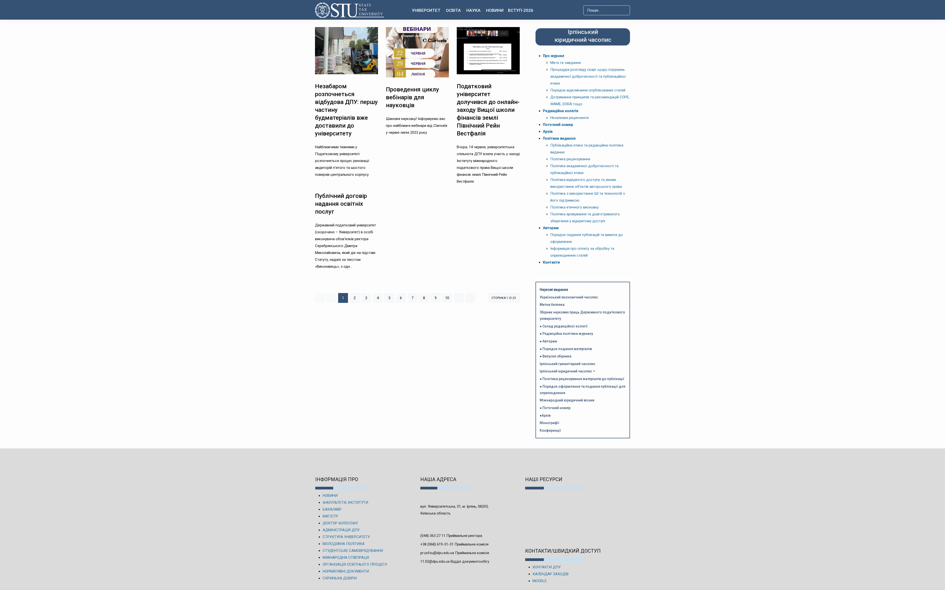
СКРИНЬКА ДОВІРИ (340, 578)
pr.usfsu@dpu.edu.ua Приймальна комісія (454, 553)
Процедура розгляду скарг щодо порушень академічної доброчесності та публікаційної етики (588, 76)
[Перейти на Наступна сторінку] (459, 298)
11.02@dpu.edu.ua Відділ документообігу (454, 561)
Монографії (549, 423)
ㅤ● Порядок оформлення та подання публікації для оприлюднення (582, 389)
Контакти (551, 262)
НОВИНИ (330, 495)
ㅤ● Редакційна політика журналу (566, 334)
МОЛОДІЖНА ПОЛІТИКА (343, 544)
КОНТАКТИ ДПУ (547, 567)
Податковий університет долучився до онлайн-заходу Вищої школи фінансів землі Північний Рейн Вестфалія (488, 110)
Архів (547, 131)
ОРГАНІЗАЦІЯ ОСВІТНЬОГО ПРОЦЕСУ (355, 564)
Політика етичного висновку (574, 207)
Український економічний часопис (569, 297)
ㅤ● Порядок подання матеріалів (566, 349)
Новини (495, 10)
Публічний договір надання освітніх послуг (341, 203)
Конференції (550, 430)
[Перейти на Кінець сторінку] (470, 298)
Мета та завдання (565, 62)
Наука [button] (473, 10)
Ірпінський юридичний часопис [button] (566, 371)
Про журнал (553, 56)
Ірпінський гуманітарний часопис (567, 364)
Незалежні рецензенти (569, 118)
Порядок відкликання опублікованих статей (587, 90)
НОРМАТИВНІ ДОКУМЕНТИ (346, 571)
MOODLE (540, 581)
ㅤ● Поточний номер (555, 408)
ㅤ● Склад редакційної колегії (564, 326)
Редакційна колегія (560, 111)
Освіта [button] (453, 10)
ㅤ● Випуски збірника (555, 356)
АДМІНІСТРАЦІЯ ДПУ (341, 530)
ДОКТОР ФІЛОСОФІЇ (340, 523)
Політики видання (559, 138)
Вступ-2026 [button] (520, 10)
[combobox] (606, 10)
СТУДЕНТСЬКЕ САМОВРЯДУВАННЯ (353, 550)
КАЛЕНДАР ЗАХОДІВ (550, 574)
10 (447, 298)
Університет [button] (426, 10)
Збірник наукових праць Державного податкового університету (582, 315)
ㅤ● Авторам (548, 341)
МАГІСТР (330, 516)
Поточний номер (558, 124)
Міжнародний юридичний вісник (567, 400)
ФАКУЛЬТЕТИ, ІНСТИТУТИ (345, 502)
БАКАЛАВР (332, 509)
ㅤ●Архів (545, 415)
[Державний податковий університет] (349, 10)
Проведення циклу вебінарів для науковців (412, 97)
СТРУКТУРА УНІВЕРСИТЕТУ (346, 537)
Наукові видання (554, 290)
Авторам (551, 228)
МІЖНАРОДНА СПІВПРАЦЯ (346, 557)
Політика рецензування (570, 159)
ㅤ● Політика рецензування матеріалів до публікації (582, 379)
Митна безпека (552, 305)
